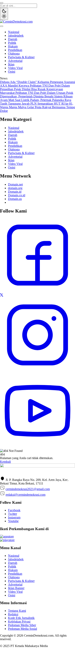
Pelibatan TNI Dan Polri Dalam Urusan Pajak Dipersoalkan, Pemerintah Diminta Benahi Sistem (36, 94)
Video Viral (15, 68)
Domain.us (15, 199)
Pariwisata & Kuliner (21, 57)
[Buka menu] (1, 26)
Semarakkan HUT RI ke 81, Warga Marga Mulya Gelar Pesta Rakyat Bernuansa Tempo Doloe (37, 107)
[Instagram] (37, 371)
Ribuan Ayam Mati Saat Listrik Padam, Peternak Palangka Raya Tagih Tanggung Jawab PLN (36, 100)
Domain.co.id (16, 195)
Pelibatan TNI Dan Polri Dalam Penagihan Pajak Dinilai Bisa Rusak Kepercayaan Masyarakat (35, 89)
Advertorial (15, 60)
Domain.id (14, 191)
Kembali (5, 461)
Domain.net (15, 184)
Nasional (13, 32)
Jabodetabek (16, 35)
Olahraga (14, 53)
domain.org (15, 188)
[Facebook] (37, 291)
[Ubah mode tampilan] (4, 14)
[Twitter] (1, 295)
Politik (12, 42)
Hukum (13, 46)
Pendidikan (15, 50)
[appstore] (7, 536)
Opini (11, 71)
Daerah (12, 39)
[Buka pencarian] (1, 2)
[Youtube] (37, 447)
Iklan (11, 64)
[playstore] (7, 540)
